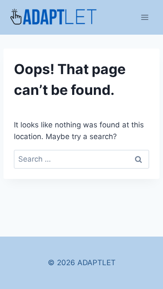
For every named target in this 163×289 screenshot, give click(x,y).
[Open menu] (144, 17)
